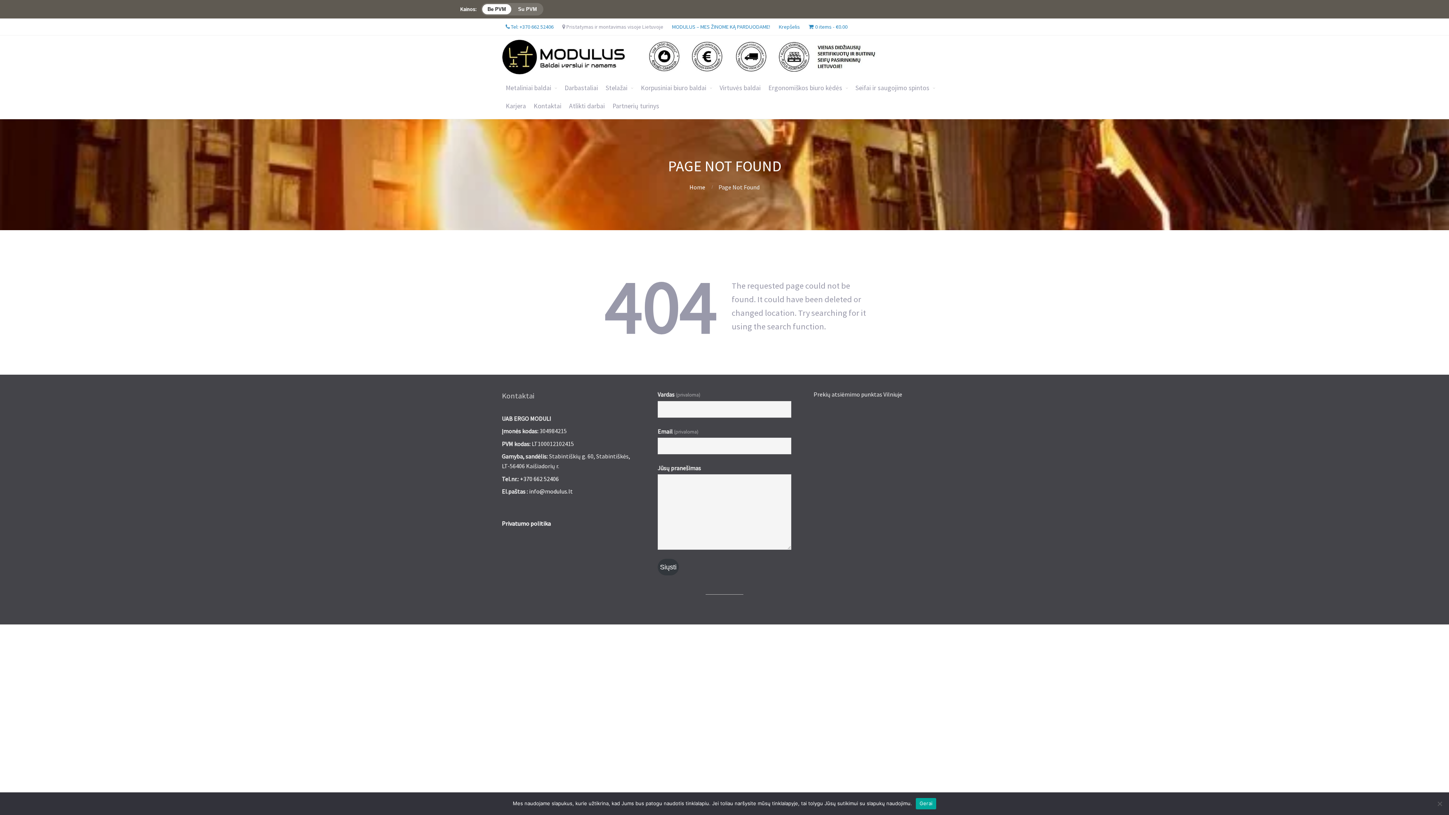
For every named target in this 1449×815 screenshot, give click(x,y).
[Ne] (1439, 803)
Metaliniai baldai (528, 88)
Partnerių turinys (635, 106)
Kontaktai (547, 106)
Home (697, 187)
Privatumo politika (526, 523)
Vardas (679, 394)
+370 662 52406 (539, 479)
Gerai (926, 803)
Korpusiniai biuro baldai (673, 88)
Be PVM (497, 9)
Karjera (516, 106)
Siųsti (668, 567)
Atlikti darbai (587, 106)
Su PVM (527, 9)
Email (678, 431)
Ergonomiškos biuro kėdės (805, 88)
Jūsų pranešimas (679, 468)
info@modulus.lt (551, 491)
